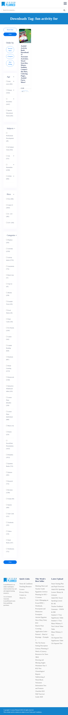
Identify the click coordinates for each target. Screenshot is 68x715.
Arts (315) (8, 157)
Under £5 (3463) (9, 206)
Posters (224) (9, 433)
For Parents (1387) (10, 329)
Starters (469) (9, 506)
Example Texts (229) (9, 303)
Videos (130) (9, 533)
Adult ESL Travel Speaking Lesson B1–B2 (57, 600)
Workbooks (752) (10, 550)
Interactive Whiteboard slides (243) (9, 388)
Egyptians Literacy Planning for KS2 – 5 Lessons (41, 594)
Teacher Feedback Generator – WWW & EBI (57, 609)
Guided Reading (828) (9, 348)
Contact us (22, 595)
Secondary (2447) (9, 103)
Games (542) (9, 338)
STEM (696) (8, 177)
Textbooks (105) (9, 524)
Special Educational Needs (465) (9, 113)
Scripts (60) (10, 499)
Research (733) (9, 482)
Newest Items (10, 49)
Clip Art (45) (9, 285)
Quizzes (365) (9, 474)
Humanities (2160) (9, 169)
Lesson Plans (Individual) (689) (9, 415)
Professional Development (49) (10, 138)
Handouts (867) (9, 358)
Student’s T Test (56, 621)
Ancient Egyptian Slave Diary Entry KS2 (41, 620)
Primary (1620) (9, 91)
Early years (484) (9, 83)
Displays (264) (9, 241)
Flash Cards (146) (9, 320)
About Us (22, 598)
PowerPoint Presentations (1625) (9, 446)
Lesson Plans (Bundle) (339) (9, 401)
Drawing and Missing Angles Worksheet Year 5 (41, 662)
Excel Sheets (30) (9, 312)
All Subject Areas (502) (10, 148)
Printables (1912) (9, 456)
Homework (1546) (10, 378)
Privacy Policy (24, 592)
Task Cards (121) (10, 515)
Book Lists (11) (10, 276)
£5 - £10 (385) (9, 215)
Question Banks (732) (9, 465)
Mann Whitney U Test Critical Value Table (57, 626)
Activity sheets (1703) (10, 259)
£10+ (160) (10, 222)
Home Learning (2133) (8, 368)
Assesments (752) (10, 268)
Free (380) (10, 199)
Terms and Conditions (35, 712)
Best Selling (10, 63)
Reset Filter (10, 29)
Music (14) (10, 425)
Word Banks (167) (9, 541)
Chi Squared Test (56, 643)
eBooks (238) (9, 294)
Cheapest (10, 56)
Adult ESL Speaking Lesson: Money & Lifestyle (57, 592)
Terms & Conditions (25, 584)
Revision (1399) (9, 491)
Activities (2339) (9, 250)
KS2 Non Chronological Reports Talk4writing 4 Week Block (40, 674)
